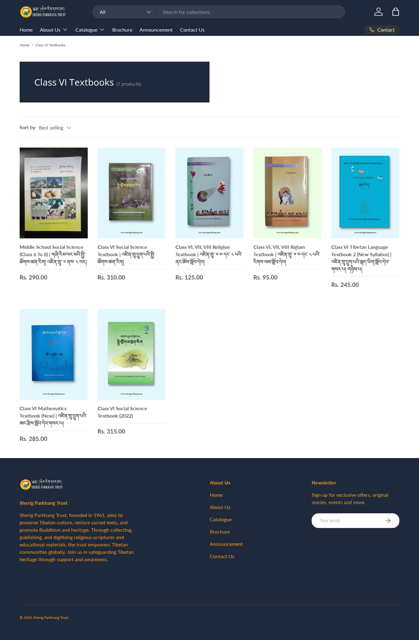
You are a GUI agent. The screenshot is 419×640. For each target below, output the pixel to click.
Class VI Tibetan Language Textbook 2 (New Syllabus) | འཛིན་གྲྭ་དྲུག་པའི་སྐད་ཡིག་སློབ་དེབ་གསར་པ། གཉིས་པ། (361, 258)
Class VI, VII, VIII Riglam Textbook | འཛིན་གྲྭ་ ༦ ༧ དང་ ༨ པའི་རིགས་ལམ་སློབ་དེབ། (286, 254)
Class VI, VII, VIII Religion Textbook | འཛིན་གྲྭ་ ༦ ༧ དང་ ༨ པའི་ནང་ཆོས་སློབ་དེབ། (208, 254)
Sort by (27, 127)
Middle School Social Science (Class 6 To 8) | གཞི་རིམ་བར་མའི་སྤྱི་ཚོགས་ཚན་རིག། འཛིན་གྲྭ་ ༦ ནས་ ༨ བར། (53, 254)
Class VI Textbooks (50, 45)
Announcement (156, 30)
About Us (50, 30)
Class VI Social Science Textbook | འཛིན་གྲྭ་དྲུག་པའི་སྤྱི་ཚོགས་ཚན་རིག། (126, 254)
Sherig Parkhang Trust (50, 617)
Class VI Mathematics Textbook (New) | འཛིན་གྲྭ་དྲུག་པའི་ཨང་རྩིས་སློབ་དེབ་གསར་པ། (53, 415)
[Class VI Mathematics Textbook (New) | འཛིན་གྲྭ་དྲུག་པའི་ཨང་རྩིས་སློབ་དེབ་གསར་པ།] (54, 354)
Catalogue (86, 30)
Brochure (122, 30)
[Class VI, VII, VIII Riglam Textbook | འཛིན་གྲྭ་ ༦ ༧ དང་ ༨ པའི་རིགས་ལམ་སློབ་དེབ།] (287, 193)
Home (26, 30)
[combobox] (218, 11)
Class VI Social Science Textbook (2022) (122, 411)
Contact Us (192, 30)
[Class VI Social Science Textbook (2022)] (132, 354)
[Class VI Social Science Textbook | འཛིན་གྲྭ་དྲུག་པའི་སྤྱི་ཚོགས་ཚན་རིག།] (132, 193)
